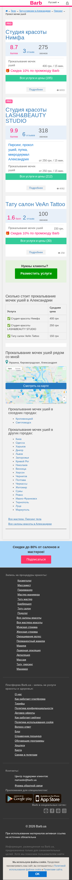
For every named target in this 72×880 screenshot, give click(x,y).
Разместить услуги (36, 273)
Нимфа (26, 35)
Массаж (21, 659)
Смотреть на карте (36, 385)
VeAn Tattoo (35, 204)
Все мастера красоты (29, 622)
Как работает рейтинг (28, 717)
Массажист (24, 585)
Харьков (20, 446)
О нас (18, 694)
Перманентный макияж (31, 640)
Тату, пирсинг (25, 664)
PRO (9, 23)
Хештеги (20, 745)
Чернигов (21, 476)
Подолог (23, 613)
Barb (36, 3)
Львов (19, 453)
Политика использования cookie (34, 722)
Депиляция (23, 654)
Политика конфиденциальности (34, 708)
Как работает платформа (30, 698)
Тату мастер (25, 599)
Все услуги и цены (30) (36, 240)
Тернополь (22, 502)
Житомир (21, 487)
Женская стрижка (27, 631)
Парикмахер (25, 589)
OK (37, 874)
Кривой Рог (22, 461)
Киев (18, 438)
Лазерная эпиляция (29, 650)
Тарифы (20, 703)
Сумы (19, 491)
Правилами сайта (53, 869)
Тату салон (24, 608)
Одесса (20, 442)
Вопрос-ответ (23, 726)
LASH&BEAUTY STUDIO (26, 115)
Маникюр (22, 668)
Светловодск (23, 422)
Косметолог (25, 580)
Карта (18, 749)
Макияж (21, 645)
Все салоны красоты (29, 617)
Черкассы (21, 483)
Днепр (19, 450)
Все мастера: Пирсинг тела (24, 518)
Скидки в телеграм (26, 754)
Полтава (21, 479)
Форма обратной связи (29, 785)
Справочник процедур (28, 736)
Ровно (19, 494)
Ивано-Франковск (26, 498)
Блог (17, 731)
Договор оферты (25, 712)
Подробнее (36, 89)
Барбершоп (25, 603)
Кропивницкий (24, 418)
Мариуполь (22, 509)
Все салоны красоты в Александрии (30, 523)
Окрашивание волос (29, 636)
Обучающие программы (29, 740)
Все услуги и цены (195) (36, 78)
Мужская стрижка (27, 627)
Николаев (21, 465)
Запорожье (22, 457)
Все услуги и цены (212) (36, 176)
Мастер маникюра (29, 594)
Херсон (20, 472)
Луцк (18, 505)
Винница (21, 468)
